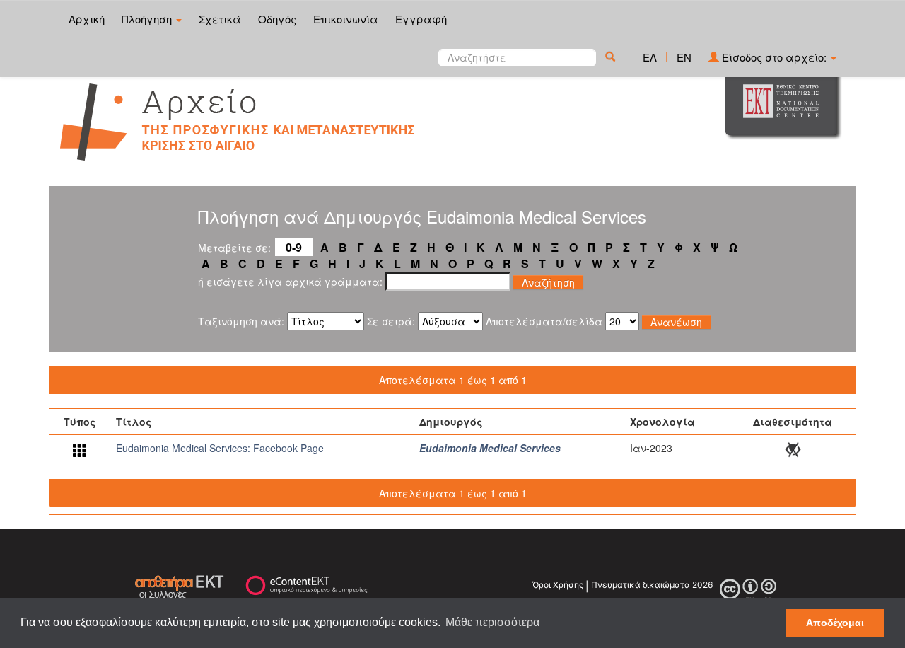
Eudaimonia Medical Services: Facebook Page (220, 448)
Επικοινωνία (345, 18)
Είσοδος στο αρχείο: (774, 57)
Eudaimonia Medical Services (490, 448)
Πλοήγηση (148, 18)
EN (684, 57)
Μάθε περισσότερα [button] (492, 622)
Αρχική (87, 18)
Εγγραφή (421, 18)
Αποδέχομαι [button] (835, 622)
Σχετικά (220, 18)
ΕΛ (650, 57)
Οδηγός (277, 18)
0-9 (294, 247)
